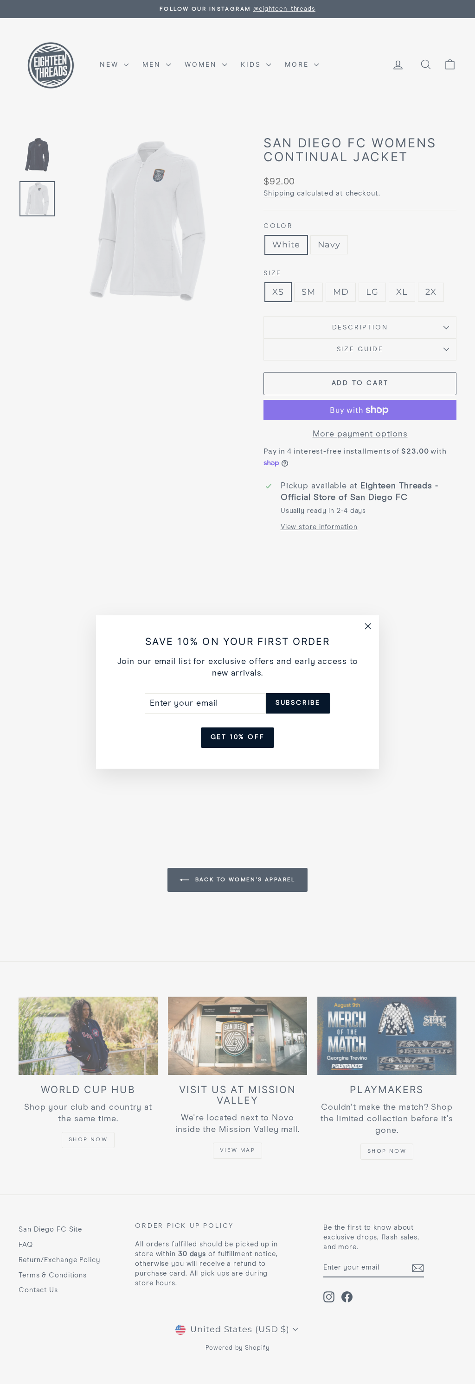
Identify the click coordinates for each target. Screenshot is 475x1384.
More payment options (360, 434)
